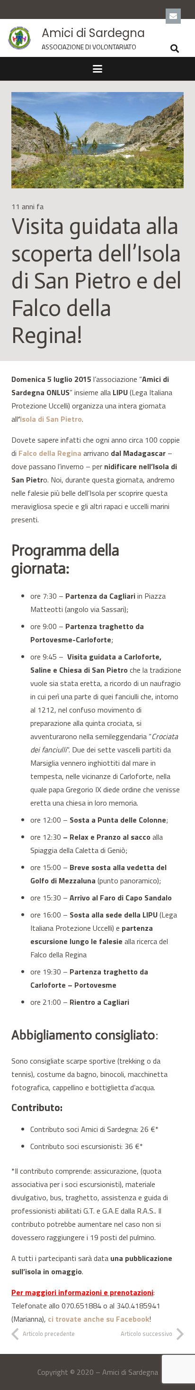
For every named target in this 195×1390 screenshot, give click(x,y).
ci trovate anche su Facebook (98, 1319)
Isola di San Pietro (51, 419)
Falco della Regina (49, 453)
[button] (175, 48)
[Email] (173, 16)
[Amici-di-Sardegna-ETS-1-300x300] (19, 38)
